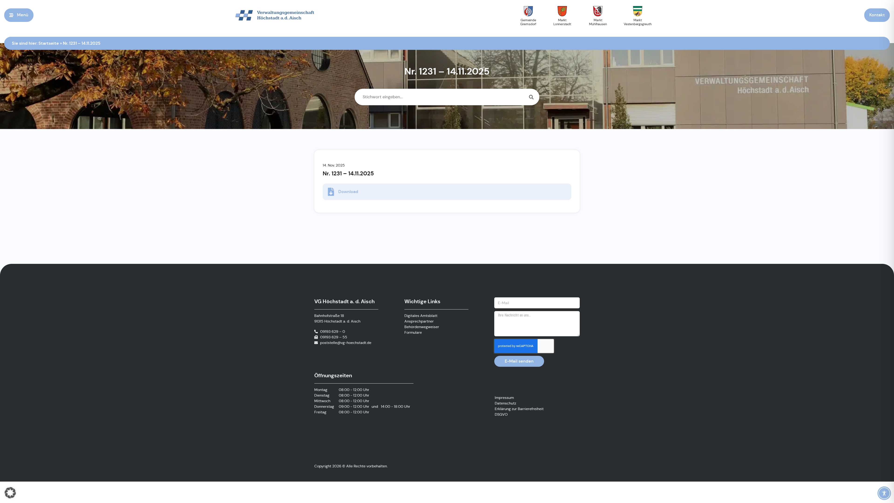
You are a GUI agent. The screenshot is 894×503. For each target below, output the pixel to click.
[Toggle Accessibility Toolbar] (884, 493)
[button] (10, 493)
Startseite (48, 43)
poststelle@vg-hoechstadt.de (345, 342)
